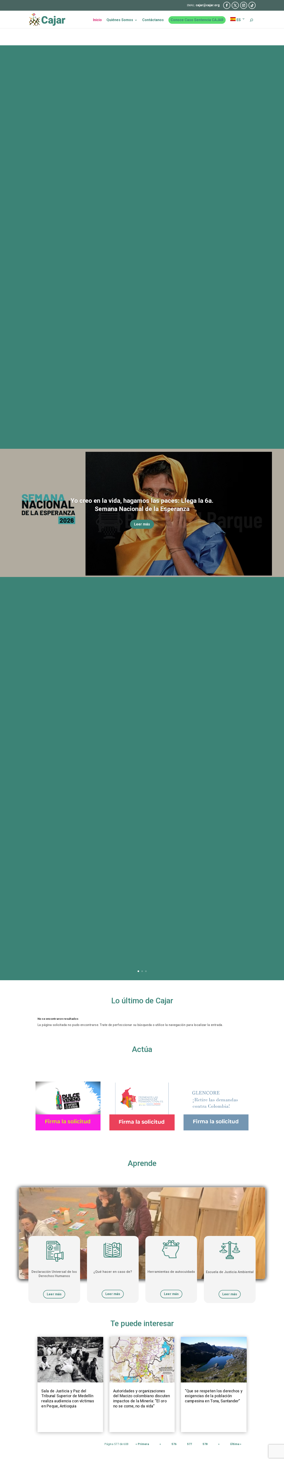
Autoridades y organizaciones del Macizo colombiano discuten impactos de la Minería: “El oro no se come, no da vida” (141, 1398)
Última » (235, 1444)
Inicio (97, 20)
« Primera (142, 1444)
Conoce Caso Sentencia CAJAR (197, 20)
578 (205, 1444)
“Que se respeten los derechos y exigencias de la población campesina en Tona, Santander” (213, 1396)
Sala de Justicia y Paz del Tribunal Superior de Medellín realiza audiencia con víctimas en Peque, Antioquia (67, 1398)
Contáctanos (153, 20)
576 (174, 1444)
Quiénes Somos (119, 20)
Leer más (142, 524)
